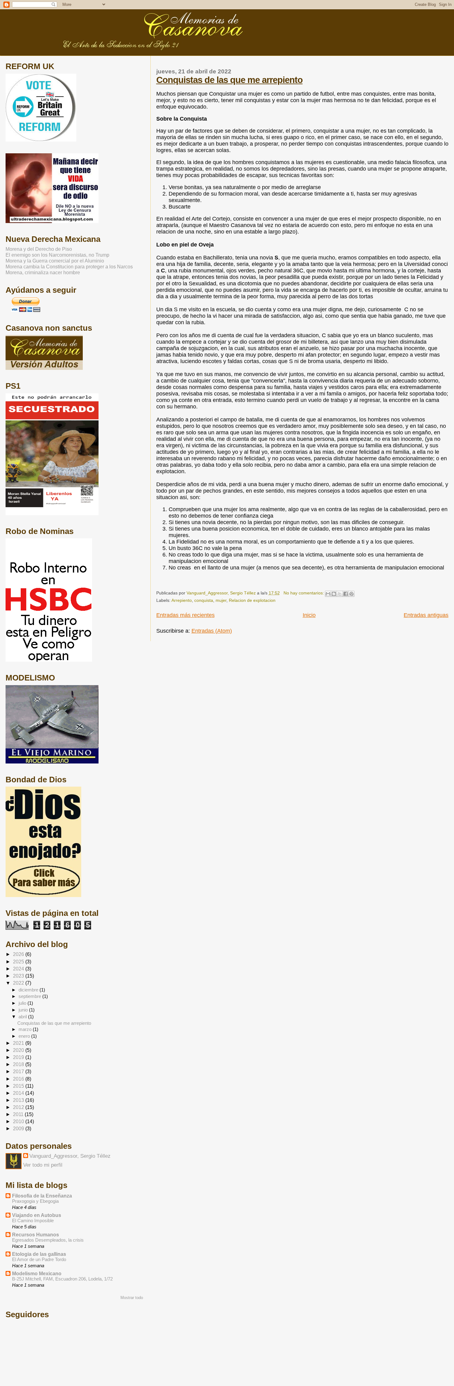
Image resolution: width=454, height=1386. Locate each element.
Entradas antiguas (426, 615)
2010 (19, 1121)
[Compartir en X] (340, 594)
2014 (19, 1093)
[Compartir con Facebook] (346, 594)
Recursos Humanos (35, 1234)
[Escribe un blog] (334, 594)
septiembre (30, 996)
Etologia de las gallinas (39, 1254)
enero (25, 1036)
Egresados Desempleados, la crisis (48, 1240)
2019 (19, 1057)
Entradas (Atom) (211, 631)
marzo (26, 1029)
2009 (19, 1128)
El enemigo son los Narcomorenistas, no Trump (57, 255)
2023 (19, 975)
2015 (19, 1086)
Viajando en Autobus (36, 1215)
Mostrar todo (131, 1297)
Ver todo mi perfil (42, 1165)
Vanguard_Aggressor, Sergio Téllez (70, 1156)
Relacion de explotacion (252, 600)
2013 (19, 1100)
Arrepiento (181, 600)
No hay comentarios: (304, 592)
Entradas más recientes (185, 615)
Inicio (309, 615)
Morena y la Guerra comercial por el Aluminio (55, 260)
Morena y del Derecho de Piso (39, 249)
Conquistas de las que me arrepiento (229, 80)
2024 (19, 968)
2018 (19, 1064)
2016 (19, 1079)
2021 (19, 1043)
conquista (203, 600)
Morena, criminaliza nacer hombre (43, 272)
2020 (19, 1050)
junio (24, 1009)
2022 (19, 983)
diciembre (29, 989)
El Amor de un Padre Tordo (39, 1259)
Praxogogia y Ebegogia (35, 1201)
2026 (19, 954)
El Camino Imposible (33, 1220)
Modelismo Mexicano (36, 1273)
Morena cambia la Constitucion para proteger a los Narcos (69, 266)
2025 (19, 961)
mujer (221, 600)
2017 (19, 1071)
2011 (19, 1114)
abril (23, 1016)
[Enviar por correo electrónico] (328, 594)
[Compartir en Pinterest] (351, 594)
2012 (19, 1107)
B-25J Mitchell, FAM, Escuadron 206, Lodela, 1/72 (62, 1278)
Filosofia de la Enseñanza (42, 1195)
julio (23, 1003)
